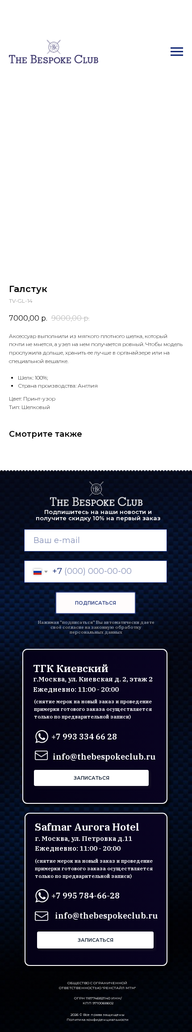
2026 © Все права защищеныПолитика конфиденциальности (98, 1017)
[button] (91, 778)
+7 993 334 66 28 (84, 736)
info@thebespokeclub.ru (106, 916)
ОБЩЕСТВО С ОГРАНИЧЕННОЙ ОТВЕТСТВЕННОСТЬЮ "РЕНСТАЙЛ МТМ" (97, 985)
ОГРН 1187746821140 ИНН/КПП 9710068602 (98, 1000)
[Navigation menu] (177, 51)
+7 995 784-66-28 (85, 895)
